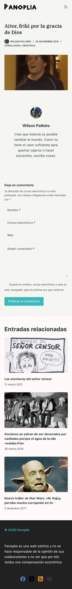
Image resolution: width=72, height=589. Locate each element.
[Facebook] (22, 578)
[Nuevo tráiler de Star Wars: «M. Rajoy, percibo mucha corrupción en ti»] (36, 474)
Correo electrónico (21, 222)
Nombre (13, 210)
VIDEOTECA (28, 45)
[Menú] (66, 6)
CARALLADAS (12, 45)
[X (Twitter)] (31, 578)
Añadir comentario (20, 249)
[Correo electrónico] (49, 578)
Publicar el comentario (24, 301)
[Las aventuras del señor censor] (36, 355)
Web (10, 235)
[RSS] (40, 578)
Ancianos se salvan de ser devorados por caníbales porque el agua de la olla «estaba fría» (35, 438)
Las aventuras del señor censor (28, 379)
